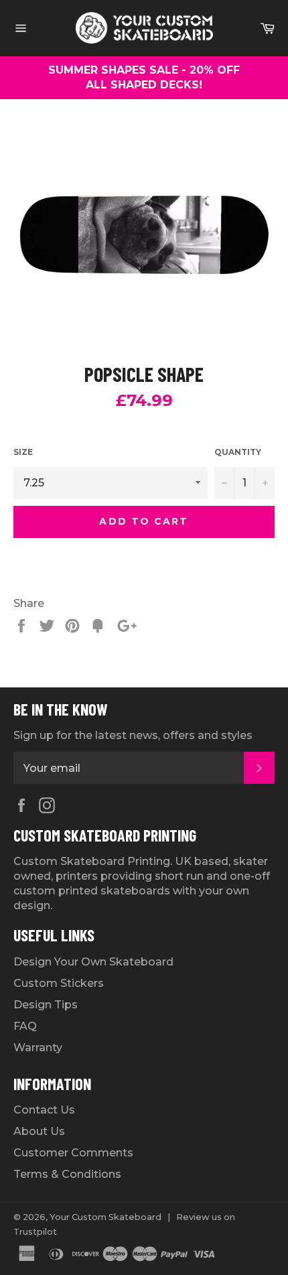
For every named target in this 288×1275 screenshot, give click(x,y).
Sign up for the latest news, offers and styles (133, 735)
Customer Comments (73, 1152)
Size (23, 452)
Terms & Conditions (67, 1174)
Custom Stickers (58, 983)
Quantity (237, 452)
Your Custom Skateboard (105, 1217)
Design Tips (45, 1004)
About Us (39, 1131)
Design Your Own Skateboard (93, 961)
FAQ (25, 1026)
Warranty (37, 1047)
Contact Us (44, 1109)
